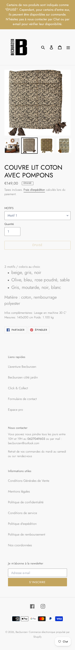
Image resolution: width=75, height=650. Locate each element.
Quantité (9, 224)
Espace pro (15, 409)
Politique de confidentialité (25, 502)
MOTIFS (8, 208)
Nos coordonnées (20, 545)
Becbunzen (22, 632)
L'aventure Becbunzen (22, 366)
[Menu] (68, 47)
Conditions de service (22, 513)
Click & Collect (18, 388)
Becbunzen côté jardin (23, 377)
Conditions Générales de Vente (28, 480)
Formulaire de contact (22, 399)
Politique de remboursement (26, 534)
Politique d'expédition (22, 523)
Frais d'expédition (34, 190)
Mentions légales (19, 491)
